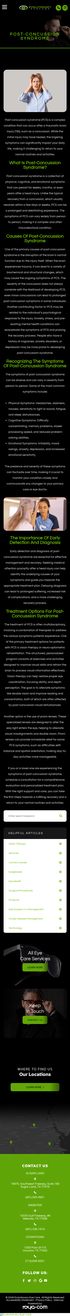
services (14, 853)
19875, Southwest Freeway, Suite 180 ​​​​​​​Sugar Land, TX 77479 (35, 1185)
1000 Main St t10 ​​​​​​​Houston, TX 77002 (35, 1249)
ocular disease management (26, 918)
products (14, 900)
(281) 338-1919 (35, 1229)
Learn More (35, 967)
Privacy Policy (44, 1300)
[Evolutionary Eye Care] (35, 1314)
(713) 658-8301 (35, 1261)
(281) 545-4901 (35, 1197)
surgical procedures (21, 890)
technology (15, 928)
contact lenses (18, 862)
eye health (15, 881)
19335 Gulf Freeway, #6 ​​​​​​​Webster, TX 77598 (35, 1217)
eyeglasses (15, 872)
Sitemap (59, 1300)
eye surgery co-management (26, 909)
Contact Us (35, 1020)
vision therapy (17, 843)
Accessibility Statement (20, 1300)
